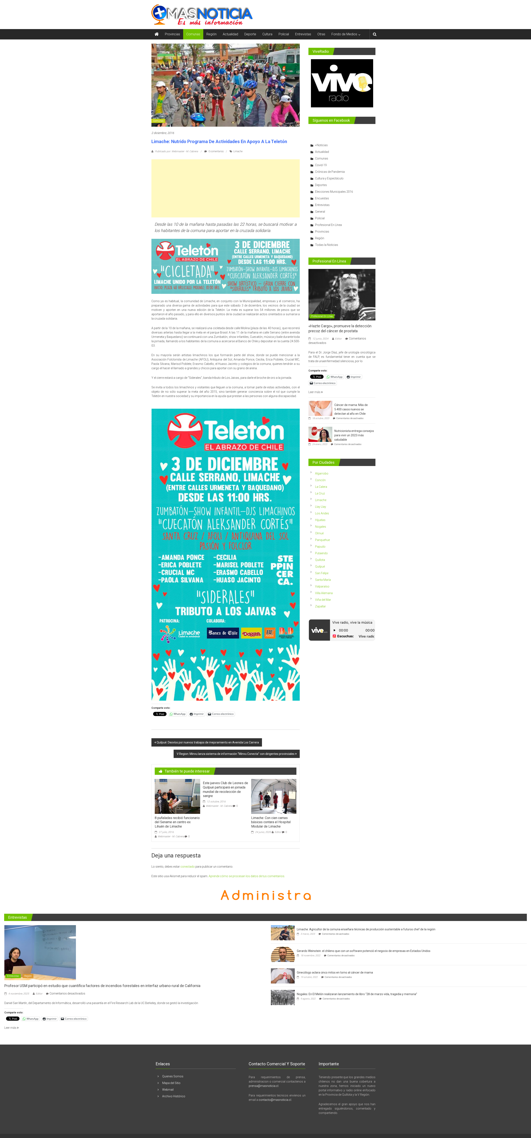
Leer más (314, 392)
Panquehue (322, 540)
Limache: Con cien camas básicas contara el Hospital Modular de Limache (271, 822)
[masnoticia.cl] (156, 34)
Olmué (319, 533)
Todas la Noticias (326, 244)
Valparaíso (322, 586)
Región (211, 34)
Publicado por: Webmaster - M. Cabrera (176, 151)
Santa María (323, 579)
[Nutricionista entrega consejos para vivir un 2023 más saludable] (320, 434)
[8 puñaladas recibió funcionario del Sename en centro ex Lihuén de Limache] (177, 796)
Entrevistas (303, 34)
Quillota (320, 560)
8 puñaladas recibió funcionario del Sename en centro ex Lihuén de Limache (177, 822)
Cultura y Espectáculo (329, 178)
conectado (187, 866)
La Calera (321, 486)
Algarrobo (321, 473)
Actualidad (230, 34)
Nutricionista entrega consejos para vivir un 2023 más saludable (354, 435)
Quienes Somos (172, 1076)
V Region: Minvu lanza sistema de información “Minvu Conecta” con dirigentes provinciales (236, 753)
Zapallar (320, 606)
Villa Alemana (324, 593)
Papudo (320, 546)
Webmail (168, 1089)
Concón (320, 480)
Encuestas (322, 198)
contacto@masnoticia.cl (275, 1099)
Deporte (250, 34)
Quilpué (320, 566)
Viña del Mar (323, 599)
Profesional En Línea (328, 225)
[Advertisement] (225, 188)
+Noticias (321, 145)
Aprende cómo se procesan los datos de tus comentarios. (247, 876)
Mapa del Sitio (171, 1083)
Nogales (320, 526)
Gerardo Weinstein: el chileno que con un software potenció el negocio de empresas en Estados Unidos (363, 951)
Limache (237, 151)
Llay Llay (320, 506)
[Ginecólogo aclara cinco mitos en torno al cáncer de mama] (283, 975)
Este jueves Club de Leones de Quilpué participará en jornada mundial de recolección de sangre (225, 789)
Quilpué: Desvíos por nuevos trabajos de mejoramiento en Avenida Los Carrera (208, 742)
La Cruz (320, 493)
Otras (321, 34)
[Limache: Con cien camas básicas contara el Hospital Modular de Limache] (273, 796)
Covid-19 (321, 165)
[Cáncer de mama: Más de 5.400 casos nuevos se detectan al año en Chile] (320, 408)
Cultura (267, 34)
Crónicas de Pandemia (330, 171)
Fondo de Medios (344, 34)
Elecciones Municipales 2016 (334, 191)
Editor (278, 832)
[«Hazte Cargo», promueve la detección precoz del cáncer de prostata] (341, 294)
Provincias (172, 34)
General (320, 211)
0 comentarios (216, 151)
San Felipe (321, 573)
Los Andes (322, 513)
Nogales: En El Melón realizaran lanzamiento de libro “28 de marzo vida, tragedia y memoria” (357, 994)
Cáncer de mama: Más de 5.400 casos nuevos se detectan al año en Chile (351, 409)
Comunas (193, 34)
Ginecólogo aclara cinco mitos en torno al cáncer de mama (335, 972)
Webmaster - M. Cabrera (171, 836)
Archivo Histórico (173, 1096)
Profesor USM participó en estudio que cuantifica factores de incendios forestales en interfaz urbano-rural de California (102, 985)
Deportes (321, 185)
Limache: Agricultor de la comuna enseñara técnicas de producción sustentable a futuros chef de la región (366, 929)
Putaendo (321, 553)
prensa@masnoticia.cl (263, 1086)
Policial (284, 34)
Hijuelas (320, 520)
